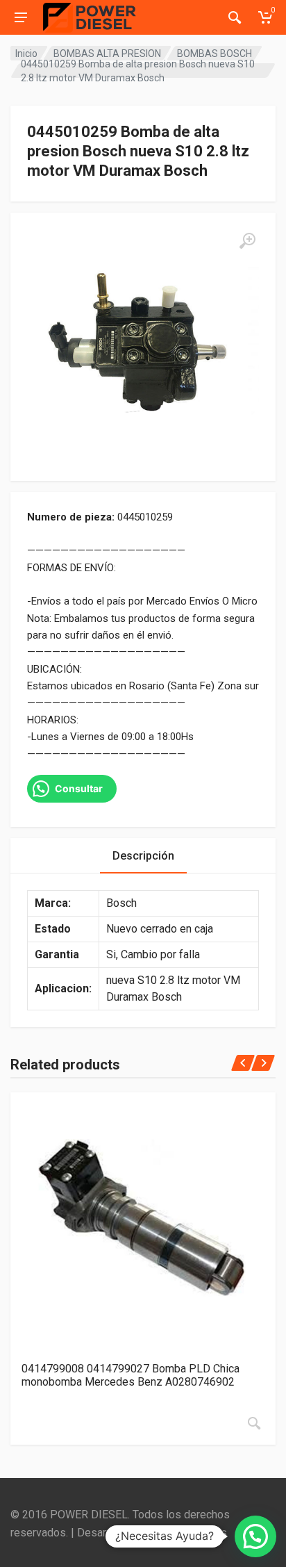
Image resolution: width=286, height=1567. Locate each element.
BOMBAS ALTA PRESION (107, 53)
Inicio (26, 53)
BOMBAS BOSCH (214, 53)
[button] (255, 1536)
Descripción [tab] (143, 855)
